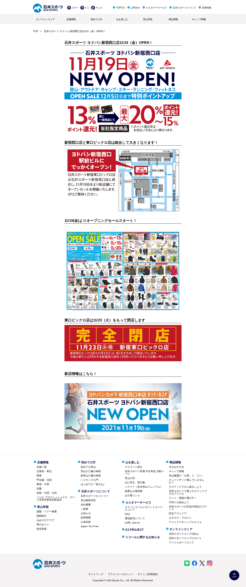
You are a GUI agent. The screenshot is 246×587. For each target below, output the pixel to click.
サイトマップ (95, 574)
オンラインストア (45, 19)
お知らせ (86, 513)
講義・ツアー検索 (47, 511)
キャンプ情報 (199, 19)
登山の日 (130, 478)
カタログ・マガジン (180, 517)
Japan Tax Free (90, 526)
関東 (39, 475)
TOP (35, 31)
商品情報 (173, 19)
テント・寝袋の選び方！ (183, 497)
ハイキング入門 (89, 479)
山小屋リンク (132, 495)
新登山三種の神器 (91, 475)
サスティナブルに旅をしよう (185, 486)
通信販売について (135, 518)
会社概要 (86, 504)
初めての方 (96, 19)
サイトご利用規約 (148, 574)
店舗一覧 (42, 466)
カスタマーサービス (156, 7)
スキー (75, 7)
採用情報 (206, 7)
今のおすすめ (176, 466)
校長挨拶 (42, 528)
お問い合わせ (132, 522)
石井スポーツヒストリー (94, 495)
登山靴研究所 (88, 500)
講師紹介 (42, 515)
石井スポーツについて (184, 7)
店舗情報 (71, 19)
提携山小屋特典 (133, 491)
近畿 (39, 488)
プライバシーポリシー (120, 574)
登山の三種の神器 (91, 471)
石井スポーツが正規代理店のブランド (188, 508)
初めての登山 (88, 466)
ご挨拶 (84, 508)
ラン (87, 7)
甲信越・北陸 (44, 479)
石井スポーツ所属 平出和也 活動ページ (144, 472)
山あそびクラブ (45, 520)
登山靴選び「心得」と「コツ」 (186, 475)
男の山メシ (43, 524)
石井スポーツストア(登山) (183, 533)
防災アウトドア (178, 513)
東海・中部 (43, 484)
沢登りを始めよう (179, 502)
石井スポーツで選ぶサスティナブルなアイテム (188, 492)
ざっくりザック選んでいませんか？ (186, 481)
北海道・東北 (44, 471)
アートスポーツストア (181, 542)
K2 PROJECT (134, 529)
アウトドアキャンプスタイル (185, 522)
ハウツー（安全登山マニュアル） (144, 486)
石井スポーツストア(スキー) (185, 538)
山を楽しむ (122, 19)
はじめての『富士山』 (93, 484)
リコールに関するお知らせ (142, 537)
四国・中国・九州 (47, 492)
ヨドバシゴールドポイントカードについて (144, 508)
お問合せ (135, 7)
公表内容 (86, 521)
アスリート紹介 (133, 466)
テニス (99, 7)
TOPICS (120, 7)
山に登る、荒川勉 (135, 482)
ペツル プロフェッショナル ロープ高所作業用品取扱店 (56, 498)
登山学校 (147, 19)
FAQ (127, 514)
